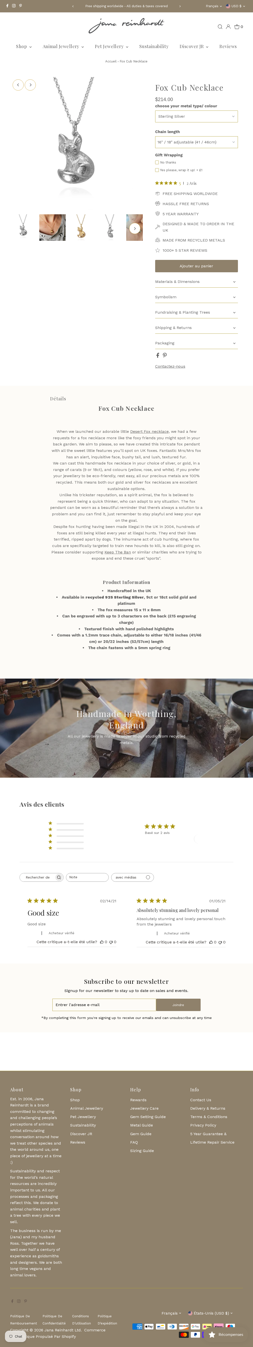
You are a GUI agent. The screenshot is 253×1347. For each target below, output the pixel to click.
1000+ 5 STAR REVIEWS (185, 250)
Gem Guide (140, 1133)
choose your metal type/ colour (186, 106)
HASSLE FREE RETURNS (186, 203)
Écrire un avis (212, 839)
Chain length (167, 131)
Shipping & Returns (173, 327)
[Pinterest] (20, 6)
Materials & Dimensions (177, 281)
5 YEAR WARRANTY (181, 214)
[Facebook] (7, 6)
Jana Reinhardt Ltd (62, 1330)
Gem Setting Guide (148, 1116)
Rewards (138, 1100)
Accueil (111, 61)
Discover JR (192, 46)
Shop (22, 46)
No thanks (168, 162)
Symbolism (165, 297)
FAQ (134, 1142)
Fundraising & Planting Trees (182, 312)
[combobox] (87, 877)
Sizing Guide (142, 1150)
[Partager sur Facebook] (158, 356)
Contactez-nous (170, 366)
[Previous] (73, 6)
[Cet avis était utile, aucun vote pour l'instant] (102, 941)
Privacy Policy (203, 1125)
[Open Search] (220, 27)
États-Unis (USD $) (211, 1313)
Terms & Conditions (208, 1116)
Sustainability (154, 46)
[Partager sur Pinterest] (165, 356)
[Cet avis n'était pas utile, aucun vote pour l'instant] (111, 941)
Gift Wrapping (169, 155)
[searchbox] (37, 877)
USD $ (237, 6)
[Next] (179, 6)
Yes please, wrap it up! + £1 (181, 170)
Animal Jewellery (62, 46)
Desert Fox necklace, (150, 431)
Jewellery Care (144, 1108)
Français (212, 6)
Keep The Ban (118, 552)
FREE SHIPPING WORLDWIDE (190, 193)
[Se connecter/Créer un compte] (228, 27)
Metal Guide (141, 1125)
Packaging (164, 343)
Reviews (228, 46)
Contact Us (200, 1100)
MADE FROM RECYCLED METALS (194, 240)
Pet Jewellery (110, 46)
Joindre (178, 1005)
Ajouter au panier (196, 266)
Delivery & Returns (207, 1108)
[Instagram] (14, 6)
